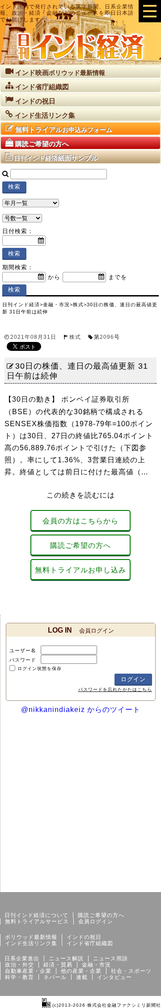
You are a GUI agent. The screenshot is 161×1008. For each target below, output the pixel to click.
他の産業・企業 (81, 971)
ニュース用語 (110, 958)
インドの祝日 (84, 937)
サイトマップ (93, 885)
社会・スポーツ (131, 971)
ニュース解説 (66, 958)
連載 (82, 977)
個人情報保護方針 (139, 885)
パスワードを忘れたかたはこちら (115, 689)
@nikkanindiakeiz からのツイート (80, 709)
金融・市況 (96, 965)
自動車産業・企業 (28, 971)
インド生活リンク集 (31, 943)
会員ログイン (95, 921)
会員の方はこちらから (80, 521)
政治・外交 (19, 965)
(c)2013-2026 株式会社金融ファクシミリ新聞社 (106, 1005)
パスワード (22, 659)
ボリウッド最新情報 (31, 937)
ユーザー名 (22, 650)
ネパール (55, 977)
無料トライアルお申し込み (80, 570)
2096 (107, 337)
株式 (75, 337)
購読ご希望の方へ (80, 545)
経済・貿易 (57, 965)
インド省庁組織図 (90, 943)
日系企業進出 (21, 958)
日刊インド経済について (36, 915)
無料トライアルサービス (37, 921)
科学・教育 (19, 977)
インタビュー (114, 977)
